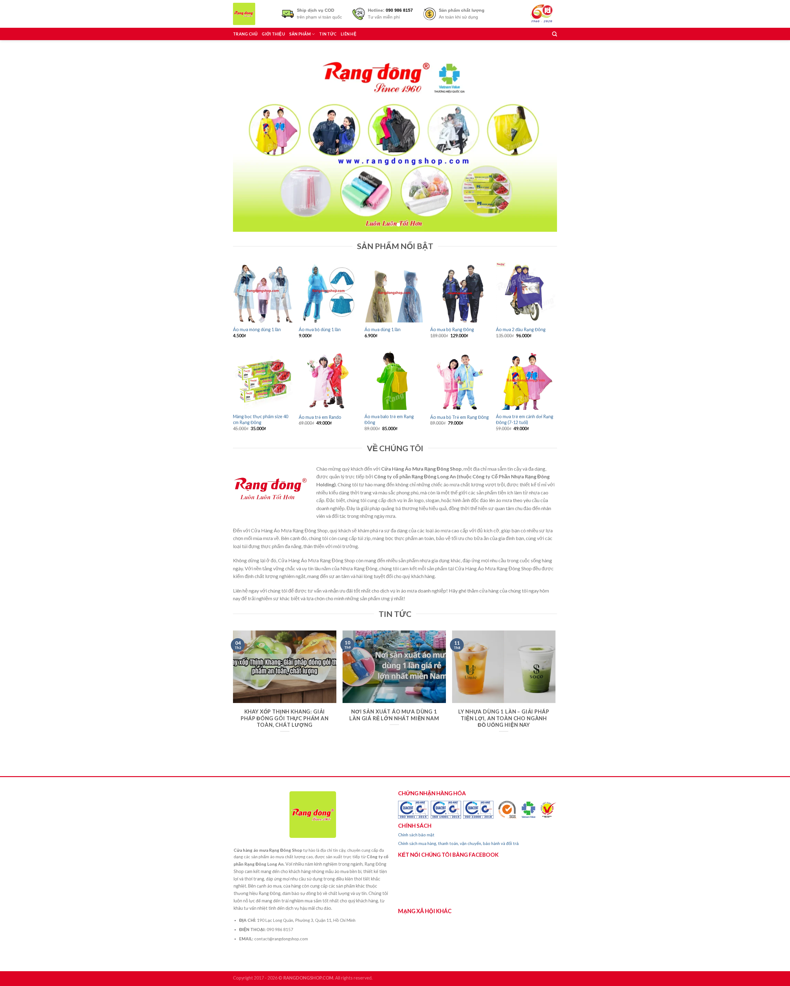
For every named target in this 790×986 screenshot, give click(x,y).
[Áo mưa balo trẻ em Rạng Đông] (394, 380)
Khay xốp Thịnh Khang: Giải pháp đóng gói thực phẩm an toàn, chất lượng (285, 718)
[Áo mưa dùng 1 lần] (394, 292)
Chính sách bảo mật (416, 834)
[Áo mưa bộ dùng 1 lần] (328, 292)
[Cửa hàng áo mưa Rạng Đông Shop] (252, 14)
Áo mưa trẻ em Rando (320, 417)
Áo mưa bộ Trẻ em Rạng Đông (459, 417)
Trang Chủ (245, 33)
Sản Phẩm (300, 33)
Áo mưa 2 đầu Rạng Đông (521, 329)
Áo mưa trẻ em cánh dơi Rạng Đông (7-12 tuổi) (524, 419)
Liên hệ (348, 33)
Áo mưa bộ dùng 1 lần (320, 329)
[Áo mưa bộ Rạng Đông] (460, 292)
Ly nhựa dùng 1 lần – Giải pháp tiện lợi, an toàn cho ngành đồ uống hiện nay (503, 718)
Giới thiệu (273, 33)
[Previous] (247, 141)
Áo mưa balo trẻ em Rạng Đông (389, 419)
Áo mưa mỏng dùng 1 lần (257, 329)
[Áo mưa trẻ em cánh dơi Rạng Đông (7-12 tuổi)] (525, 380)
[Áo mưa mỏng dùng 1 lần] (263, 292)
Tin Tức (327, 33)
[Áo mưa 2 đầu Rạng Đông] (525, 292)
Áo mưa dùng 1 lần (382, 329)
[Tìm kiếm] (554, 34)
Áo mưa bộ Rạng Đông (452, 329)
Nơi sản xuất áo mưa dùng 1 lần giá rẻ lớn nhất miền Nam (394, 715)
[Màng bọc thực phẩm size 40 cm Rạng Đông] (263, 380)
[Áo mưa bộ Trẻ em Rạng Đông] (460, 380)
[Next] (542, 141)
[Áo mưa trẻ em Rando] (328, 380)
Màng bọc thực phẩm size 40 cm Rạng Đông (260, 419)
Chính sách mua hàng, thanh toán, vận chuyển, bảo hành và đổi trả (458, 843)
